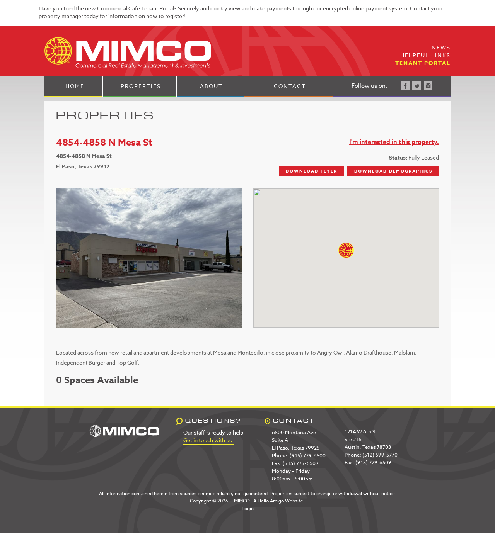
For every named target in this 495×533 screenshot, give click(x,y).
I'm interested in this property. (394, 142)
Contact (290, 86)
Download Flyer (311, 171)
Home (74, 86)
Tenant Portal (423, 63)
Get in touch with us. (208, 440)
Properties (141, 86)
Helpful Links (425, 55)
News (441, 47)
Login (248, 508)
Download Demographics (393, 171)
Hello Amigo (271, 500)
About (211, 86)
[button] (346, 250)
